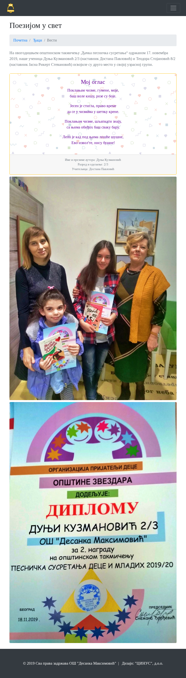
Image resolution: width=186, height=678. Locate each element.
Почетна (20, 40)
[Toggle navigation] (173, 8)
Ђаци (37, 40)
